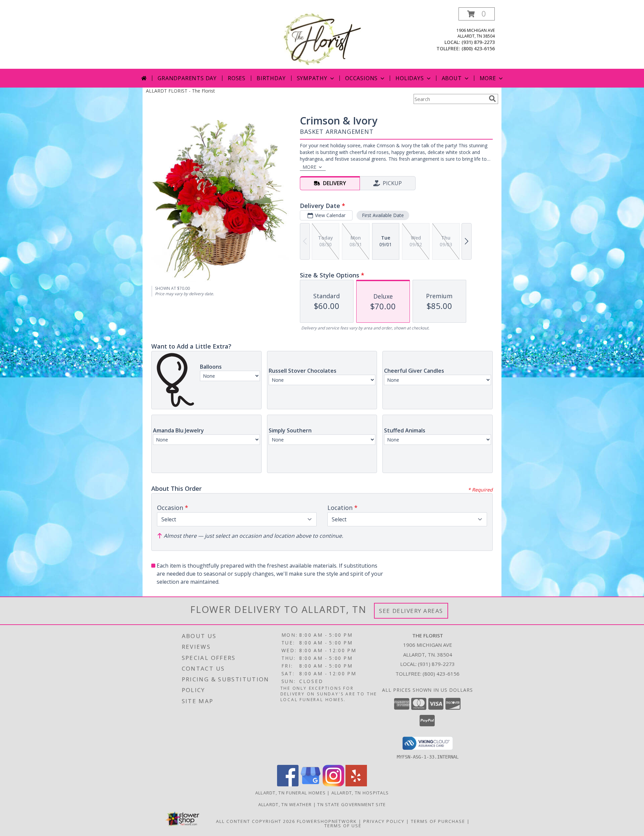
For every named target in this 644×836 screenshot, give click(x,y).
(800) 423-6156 (478, 48)
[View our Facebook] (288, 784)
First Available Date (383, 215)
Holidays (409, 78)
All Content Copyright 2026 (255, 821)
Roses (237, 78)
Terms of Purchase (438, 821)
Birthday (271, 78)
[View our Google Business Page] (310, 784)
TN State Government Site (351, 804)
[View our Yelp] (356, 784)
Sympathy (312, 78)
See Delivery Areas (411, 611)
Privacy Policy (384, 821)
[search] (492, 98)
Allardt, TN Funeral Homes (290, 793)
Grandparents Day (187, 78)
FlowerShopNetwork (327, 821)
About (452, 78)
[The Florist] (322, 38)
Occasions (361, 78)
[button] (477, 13)
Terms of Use (343, 826)
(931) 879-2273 (478, 42)
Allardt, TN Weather (285, 804)
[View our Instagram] (333, 784)
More (488, 78)
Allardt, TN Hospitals (360, 793)
